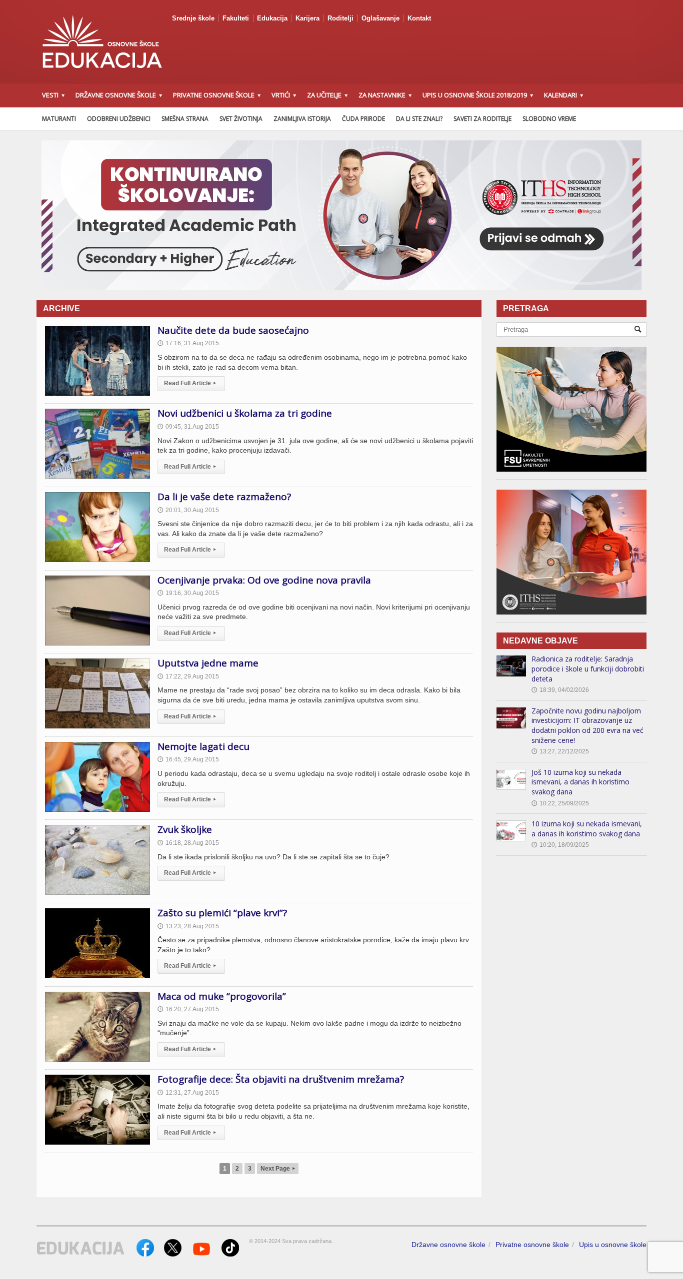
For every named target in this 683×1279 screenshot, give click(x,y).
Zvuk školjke (185, 829)
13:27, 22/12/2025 (560, 751)
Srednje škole (193, 18)
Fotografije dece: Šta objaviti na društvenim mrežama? (281, 1079)
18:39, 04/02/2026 (560, 689)
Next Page (277, 1168)
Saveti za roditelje (483, 118)
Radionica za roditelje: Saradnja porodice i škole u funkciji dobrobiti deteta (588, 668)
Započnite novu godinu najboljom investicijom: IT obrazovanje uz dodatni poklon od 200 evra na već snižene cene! (588, 725)
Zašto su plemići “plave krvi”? (222, 912)
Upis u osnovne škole (612, 1245)
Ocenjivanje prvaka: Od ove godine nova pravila (264, 580)
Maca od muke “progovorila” (222, 996)
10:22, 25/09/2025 (560, 803)
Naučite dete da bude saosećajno (233, 330)
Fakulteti (235, 18)
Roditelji (341, 18)
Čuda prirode (363, 118)
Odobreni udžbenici (118, 118)
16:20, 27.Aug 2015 (188, 1009)
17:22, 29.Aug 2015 (188, 676)
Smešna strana (185, 118)
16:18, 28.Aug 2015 (188, 842)
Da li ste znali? (419, 118)
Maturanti (59, 118)
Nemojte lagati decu (204, 746)
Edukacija (272, 18)
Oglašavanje (381, 18)
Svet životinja (241, 118)
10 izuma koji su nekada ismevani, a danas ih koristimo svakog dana (587, 828)
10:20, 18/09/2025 (560, 844)
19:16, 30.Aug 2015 (188, 593)
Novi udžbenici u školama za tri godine (245, 413)
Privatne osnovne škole (532, 1245)
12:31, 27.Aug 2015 (188, 1092)
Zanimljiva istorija (302, 118)
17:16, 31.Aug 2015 (188, 343)
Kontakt (419, 18)
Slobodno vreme (549, 118)
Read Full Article (190, 383)
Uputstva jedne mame (208, 662)
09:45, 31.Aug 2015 (188, 426)
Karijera (308, 18)
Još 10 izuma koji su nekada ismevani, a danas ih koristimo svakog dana (581, 781)
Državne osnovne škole (449, 1245)
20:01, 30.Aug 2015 (188, 510)
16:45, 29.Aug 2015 (188, 759)
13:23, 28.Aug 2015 (188, 926)
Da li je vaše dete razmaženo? (224, 496)
